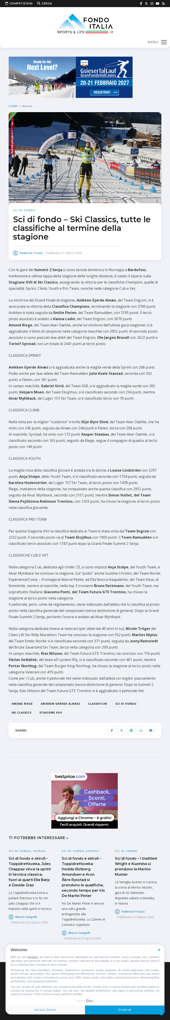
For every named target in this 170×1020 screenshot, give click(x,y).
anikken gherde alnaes (60, 704)
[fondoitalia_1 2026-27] (71, 77)
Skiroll (39, 851)
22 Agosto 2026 (38, 922)
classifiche (97, 704)
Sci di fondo (24, 210)
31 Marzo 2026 (72, 253)
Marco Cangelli (26, 917)
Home (13, 106)
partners (32, 957)
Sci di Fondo (126, 704)
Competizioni (21, 3)
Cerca (47, 3)
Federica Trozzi (31, 253)
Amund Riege (22, 704)
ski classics (21, 712)
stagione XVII (50, 712)
